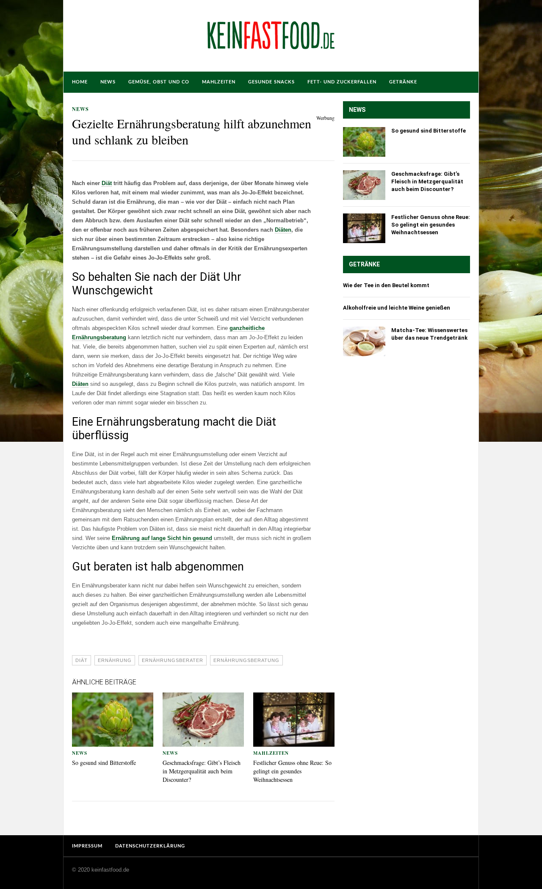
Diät (107, 183)
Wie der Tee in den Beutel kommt (386, 285)
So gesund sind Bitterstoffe (104, 763)
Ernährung (115, 660)
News (108, 82)
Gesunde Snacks (271, 82)
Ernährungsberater (172, 660)
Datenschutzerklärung (150, 846)
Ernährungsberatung (246, 660)
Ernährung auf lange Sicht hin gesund (162, 538)
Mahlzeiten (218, 82)
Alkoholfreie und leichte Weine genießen (396, 308)
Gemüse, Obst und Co (158, 82)
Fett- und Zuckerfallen (341, 82)
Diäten (283, 230)
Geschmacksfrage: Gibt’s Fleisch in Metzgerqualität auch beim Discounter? (202, 771)
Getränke (403, 82)
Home (80, 82)
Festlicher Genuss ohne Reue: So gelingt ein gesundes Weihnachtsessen (292, 771)
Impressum (87, 846)
